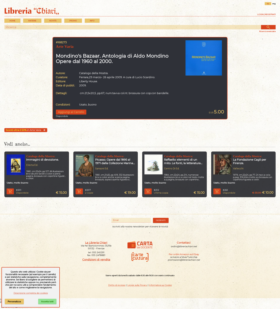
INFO (92, 21)
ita (268, 3)
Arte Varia (65, 46)
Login (260, 14)
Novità (52, 21)
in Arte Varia (23, 130)
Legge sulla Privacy (137, 285)
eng (274, 3)
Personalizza (14, 301)
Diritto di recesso (116, 285)
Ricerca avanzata (267, 31)
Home (12, 21)
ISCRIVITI (161, 220)
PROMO (73, 21)
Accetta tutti (47, 301)
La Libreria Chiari (96, 242)
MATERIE (32, 21)
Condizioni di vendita (96, 259)
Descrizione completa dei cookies (31, 293)
